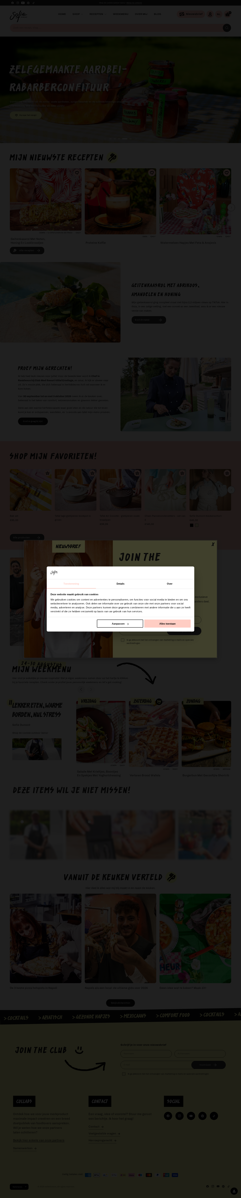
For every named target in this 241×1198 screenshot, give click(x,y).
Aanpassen (118, 623)
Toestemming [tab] (71, 583)
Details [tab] (121, 583)
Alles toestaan (167, 623)
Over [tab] (169, 583)
